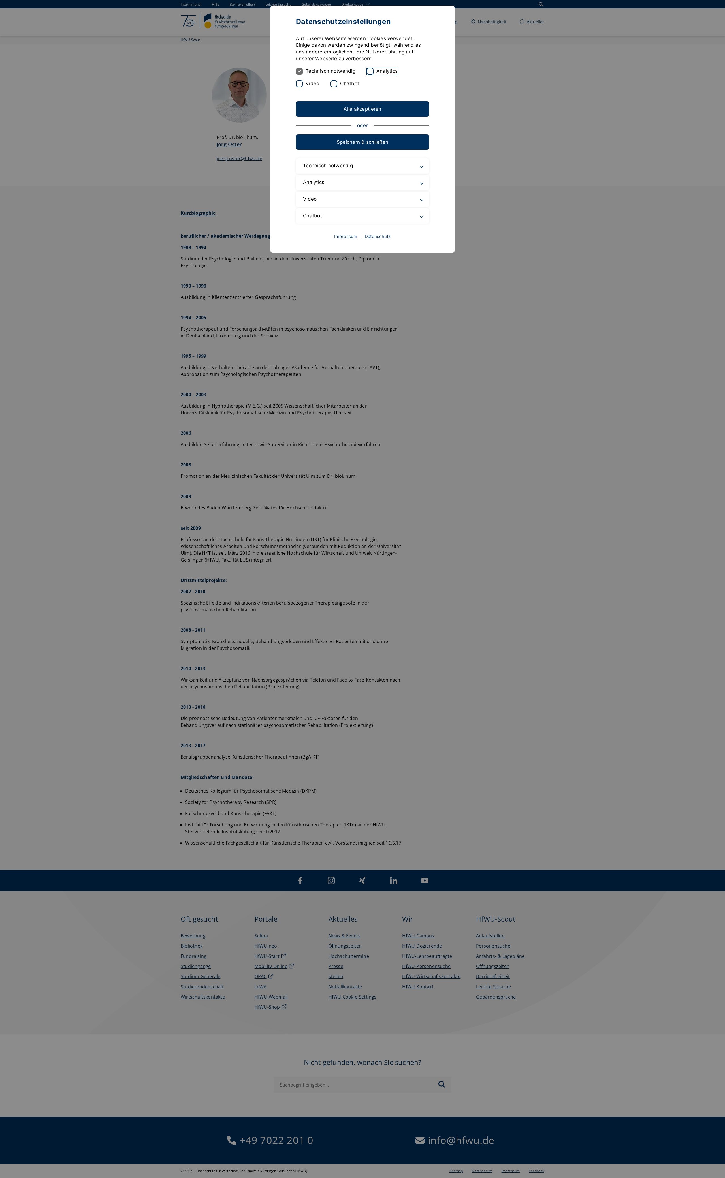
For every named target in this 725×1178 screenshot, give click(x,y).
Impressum (345, 236)
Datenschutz (378, 236)
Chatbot (349, 83)
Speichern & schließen (362, 142)
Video (312, 83)
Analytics (387, 71)
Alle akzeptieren (362, 109)
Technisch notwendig (330, 71)
